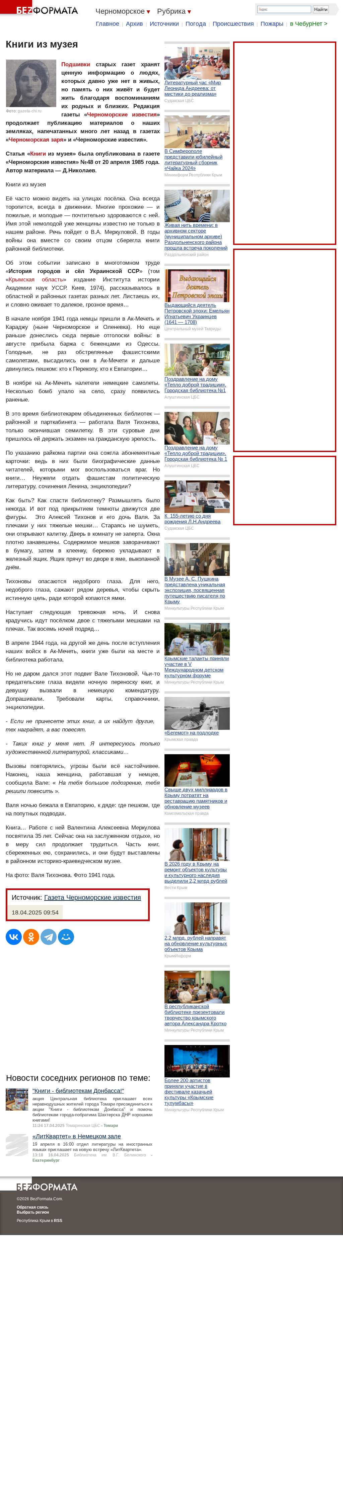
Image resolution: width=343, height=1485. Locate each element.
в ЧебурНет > (309, 23)
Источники (164, 23)
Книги (38, 154)
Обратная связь (32, 1207)
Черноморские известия (121, 114)
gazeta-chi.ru (30, 111)
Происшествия (233, 23)
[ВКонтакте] (14, 937)
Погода (196, 23)
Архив (134, 23)
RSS (58, 1220)
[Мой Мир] (66, 937)
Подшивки (75, 64)
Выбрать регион (33, 1212)
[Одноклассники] (31, 937)
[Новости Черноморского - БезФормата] (40, 8)
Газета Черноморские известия (92, 897)
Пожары (272, 23)
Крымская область (36, 279)
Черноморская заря (36, 140)
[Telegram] (49, 937)
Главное (107, 23)
